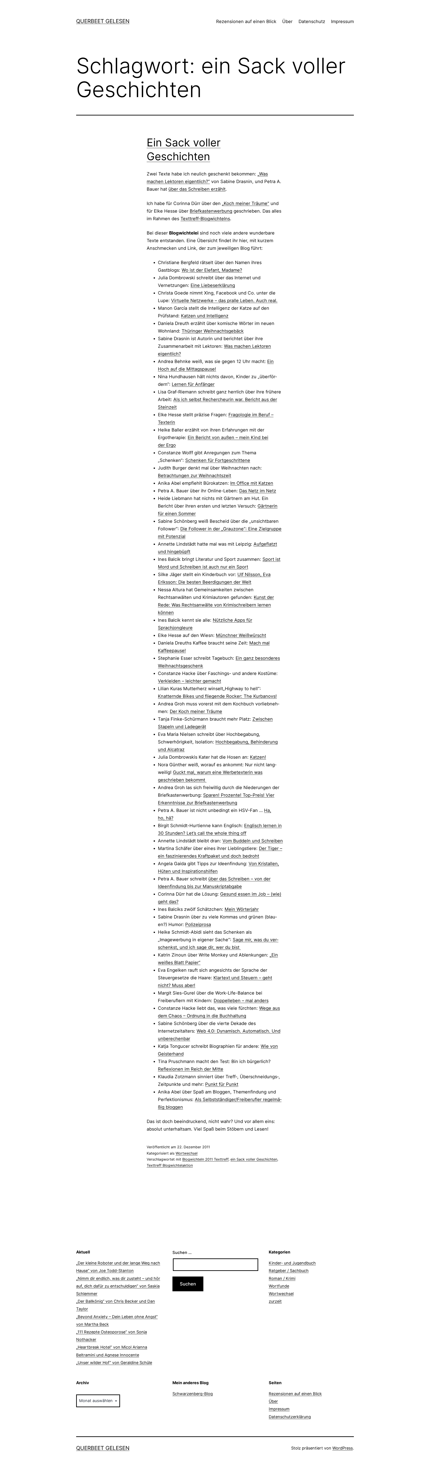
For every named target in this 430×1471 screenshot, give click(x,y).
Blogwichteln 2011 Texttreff (205, 1159)
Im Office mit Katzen (251, 483)
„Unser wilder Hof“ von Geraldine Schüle (114, 1362)
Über (287, 21)
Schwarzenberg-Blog (192, 1393)
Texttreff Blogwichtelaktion (170, 1165)
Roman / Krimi (282, 1278)
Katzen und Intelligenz (204, 315)
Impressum (342, 21)
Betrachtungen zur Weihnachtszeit (194, 475)
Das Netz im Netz (257, 490)
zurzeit (275, 1301)
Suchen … (182, 1252)
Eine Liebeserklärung (213, 285)
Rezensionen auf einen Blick (246, 21)
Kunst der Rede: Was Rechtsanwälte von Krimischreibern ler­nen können (216, 605)
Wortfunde (279, 1286)
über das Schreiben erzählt (197, 189)
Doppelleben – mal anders (241, 1000)
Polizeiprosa (198, 924)
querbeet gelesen (102, 21)
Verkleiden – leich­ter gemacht (189, 681)
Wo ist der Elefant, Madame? (212, 270)
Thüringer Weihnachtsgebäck (213, 331)
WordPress (342, 1448)
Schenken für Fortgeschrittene (217, 460)
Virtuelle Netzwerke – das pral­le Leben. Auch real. (224, 300)
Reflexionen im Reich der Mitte (190, 1069)
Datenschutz (312, 21)
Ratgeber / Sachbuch (289, 1270)
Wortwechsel (187, 1153)
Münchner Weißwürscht (241, 635)
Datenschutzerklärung (290, 1416)
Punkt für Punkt (221, 1084)
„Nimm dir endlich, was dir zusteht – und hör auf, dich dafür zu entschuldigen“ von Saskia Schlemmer (118, 1286)
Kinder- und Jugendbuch (292, 1263)
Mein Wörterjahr (242, 909)
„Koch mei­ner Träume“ (245, 203)
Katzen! (258, 757)
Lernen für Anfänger (193, 384)
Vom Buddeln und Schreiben (252, 840)
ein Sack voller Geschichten (253, 1159)
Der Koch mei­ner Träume (196, 711)
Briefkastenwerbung (211, 211)
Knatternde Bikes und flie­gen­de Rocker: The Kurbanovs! (217, 696)
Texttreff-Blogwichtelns (205, 218)
